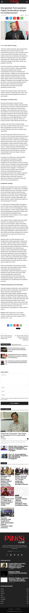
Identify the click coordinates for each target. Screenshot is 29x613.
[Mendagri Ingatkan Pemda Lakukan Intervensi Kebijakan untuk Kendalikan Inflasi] (21, 491)
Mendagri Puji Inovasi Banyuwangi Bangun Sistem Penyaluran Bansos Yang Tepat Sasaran (6, 481)
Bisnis (2, 603)
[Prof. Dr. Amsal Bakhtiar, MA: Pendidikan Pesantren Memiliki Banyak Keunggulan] (4, 456)
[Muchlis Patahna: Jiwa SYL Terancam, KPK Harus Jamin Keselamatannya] (4, 579)
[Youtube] (21, 555)
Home (2, 5)
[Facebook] (7, 555)
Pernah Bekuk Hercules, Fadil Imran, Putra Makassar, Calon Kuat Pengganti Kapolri (17, 566)
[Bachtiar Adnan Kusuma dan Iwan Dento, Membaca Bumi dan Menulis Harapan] (4, 349)
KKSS (2, 595)
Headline (2, 593)
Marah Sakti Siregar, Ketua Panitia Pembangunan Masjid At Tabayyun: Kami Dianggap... (18, 448)
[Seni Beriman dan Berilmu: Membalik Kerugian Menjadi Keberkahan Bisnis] (4, 362)
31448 (27, 15)
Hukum (2, 601)
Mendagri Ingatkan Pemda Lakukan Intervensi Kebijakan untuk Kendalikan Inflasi (21, 501)
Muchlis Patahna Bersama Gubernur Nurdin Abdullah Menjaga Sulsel (6, 337)
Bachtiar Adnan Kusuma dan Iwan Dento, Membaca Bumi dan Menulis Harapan (17, 349)
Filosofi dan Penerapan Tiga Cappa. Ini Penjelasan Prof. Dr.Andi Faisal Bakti (13, 435)
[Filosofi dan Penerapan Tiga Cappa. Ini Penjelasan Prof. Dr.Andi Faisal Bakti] (14, 422)
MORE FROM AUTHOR (16, 344)
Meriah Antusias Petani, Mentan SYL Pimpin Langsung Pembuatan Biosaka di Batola (21, 480)
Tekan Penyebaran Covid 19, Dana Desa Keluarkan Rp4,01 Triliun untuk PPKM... (7, 501)
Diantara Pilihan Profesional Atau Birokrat (17, 572)
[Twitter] (11, 555)
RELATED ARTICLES (5, 344)
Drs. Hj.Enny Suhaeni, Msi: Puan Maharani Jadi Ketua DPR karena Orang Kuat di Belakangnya (21, 337)
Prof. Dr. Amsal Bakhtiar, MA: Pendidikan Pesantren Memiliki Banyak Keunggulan (18, 456)
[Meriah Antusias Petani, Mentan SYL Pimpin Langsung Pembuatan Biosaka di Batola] (21, 470)
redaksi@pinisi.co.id (17, 551)
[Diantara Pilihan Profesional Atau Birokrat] (4, 573)
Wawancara (3, 431)
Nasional (2, 474)
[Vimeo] (14, 555)
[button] (27, 2)
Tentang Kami (11, 609)
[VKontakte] (18, 555)
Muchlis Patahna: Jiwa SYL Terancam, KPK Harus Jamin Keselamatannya (18, 579)
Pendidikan (3, 599)
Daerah (2, 591)
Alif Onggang (3, 438)
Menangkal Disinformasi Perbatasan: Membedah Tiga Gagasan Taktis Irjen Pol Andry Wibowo (17, 356)
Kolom (5, 5)
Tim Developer (18, 609)
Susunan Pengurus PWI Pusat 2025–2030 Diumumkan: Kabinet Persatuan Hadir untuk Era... (7, 523)
